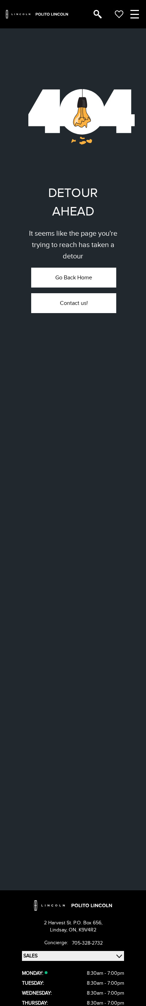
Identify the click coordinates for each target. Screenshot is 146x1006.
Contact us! (74, 303)
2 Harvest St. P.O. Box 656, (73, 923)
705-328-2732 (87, 943)
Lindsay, (59, 930)
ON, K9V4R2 (82, 930)
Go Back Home (73, 277)
